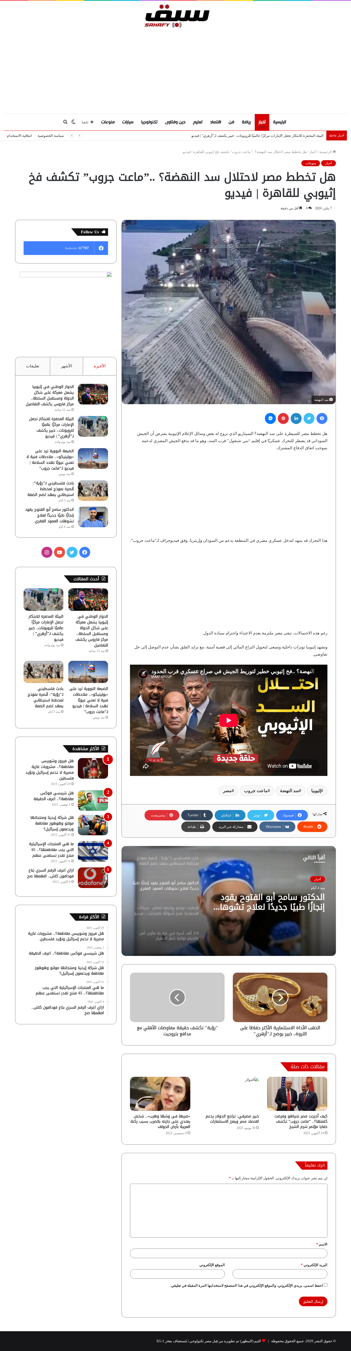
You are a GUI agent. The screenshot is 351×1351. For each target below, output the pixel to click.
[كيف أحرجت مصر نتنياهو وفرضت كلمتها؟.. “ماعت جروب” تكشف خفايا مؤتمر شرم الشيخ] (297, 1094)
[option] (228, 901)
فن (231, 122)
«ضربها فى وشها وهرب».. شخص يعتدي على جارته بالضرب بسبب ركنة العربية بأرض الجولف (160, 1121)
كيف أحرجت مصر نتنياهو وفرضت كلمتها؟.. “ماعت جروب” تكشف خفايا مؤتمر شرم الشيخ (300, 1121)
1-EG (160, 1341)
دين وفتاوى (175, 122)
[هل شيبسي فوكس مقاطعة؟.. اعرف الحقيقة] (93, 800)
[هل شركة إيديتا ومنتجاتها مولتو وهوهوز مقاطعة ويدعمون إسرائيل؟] (93, 825)
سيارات (128, 122)
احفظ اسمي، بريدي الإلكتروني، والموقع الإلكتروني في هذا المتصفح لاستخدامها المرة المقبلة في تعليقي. (246, 1285)
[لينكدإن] (296, 418)
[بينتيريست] (283, 418)
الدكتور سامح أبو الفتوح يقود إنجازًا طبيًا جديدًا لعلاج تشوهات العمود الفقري (49, 515)
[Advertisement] (175, 69)
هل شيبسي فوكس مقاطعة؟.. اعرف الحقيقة (53, 796)
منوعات (108, 122)
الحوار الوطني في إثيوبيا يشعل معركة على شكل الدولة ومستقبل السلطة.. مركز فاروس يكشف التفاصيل (50, 395)
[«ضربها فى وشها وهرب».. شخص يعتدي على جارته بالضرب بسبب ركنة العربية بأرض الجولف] (160, 1094)
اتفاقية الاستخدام (19, 136)
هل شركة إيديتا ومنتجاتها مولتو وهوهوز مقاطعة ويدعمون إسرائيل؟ (52, 823)
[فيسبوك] (321, 418)
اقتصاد (215, 122)
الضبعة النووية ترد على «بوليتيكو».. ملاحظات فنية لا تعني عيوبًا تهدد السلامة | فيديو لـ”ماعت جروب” (50, 459)
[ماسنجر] (270, 418)
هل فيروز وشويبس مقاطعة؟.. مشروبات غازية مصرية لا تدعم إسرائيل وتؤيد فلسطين (50, 769)
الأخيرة (100, 366)
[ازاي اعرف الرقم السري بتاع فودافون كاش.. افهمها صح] (93, 877)
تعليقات (32, 366)
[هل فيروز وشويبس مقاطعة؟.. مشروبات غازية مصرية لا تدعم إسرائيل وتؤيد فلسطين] (93, 768)
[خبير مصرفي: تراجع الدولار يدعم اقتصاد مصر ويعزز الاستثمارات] (229, 1094)
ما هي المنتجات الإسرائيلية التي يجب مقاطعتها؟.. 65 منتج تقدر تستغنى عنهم (51, 849)
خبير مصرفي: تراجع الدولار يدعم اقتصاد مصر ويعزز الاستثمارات (232, 1119)
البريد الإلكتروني (314, 1265)
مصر (227, 790)
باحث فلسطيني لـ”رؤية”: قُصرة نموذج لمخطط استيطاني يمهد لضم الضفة (50, 488)
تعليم (197, 122)
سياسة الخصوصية (51, 136)
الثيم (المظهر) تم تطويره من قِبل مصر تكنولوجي (225, 1341)
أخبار (262, 122)
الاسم (321, 1244)
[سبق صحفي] (175, 16)
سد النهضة (289, 790)
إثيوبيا (316, 790)
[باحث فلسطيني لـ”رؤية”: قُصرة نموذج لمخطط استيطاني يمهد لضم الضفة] (93, 490)
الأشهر (66, 366)
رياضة (246, 122)
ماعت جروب (256, 790)
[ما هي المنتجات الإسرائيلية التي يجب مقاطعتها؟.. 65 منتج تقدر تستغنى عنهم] (93, 851)
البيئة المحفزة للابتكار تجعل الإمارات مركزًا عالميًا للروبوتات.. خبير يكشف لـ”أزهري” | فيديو (51, 427)
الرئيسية (279, 122)
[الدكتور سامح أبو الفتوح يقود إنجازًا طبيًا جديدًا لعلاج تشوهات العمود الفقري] (93, 517)
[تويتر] (309, 418)
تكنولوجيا (149, 122)
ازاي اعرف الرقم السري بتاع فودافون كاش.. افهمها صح (50, 873)
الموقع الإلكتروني (212, 1265)
